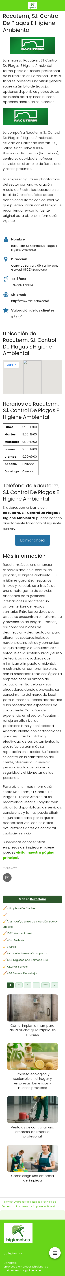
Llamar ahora (32, 540)
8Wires (11, 947)
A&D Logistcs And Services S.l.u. (27, 960)
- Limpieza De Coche (21, 908)
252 (45, 985)
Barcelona (38, 899)
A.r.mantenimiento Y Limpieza (27, 953)
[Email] (7, 877)
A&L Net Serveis (17, 966)
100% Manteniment (19, 933)
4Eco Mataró (15, 940)
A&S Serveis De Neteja (22, 973)
